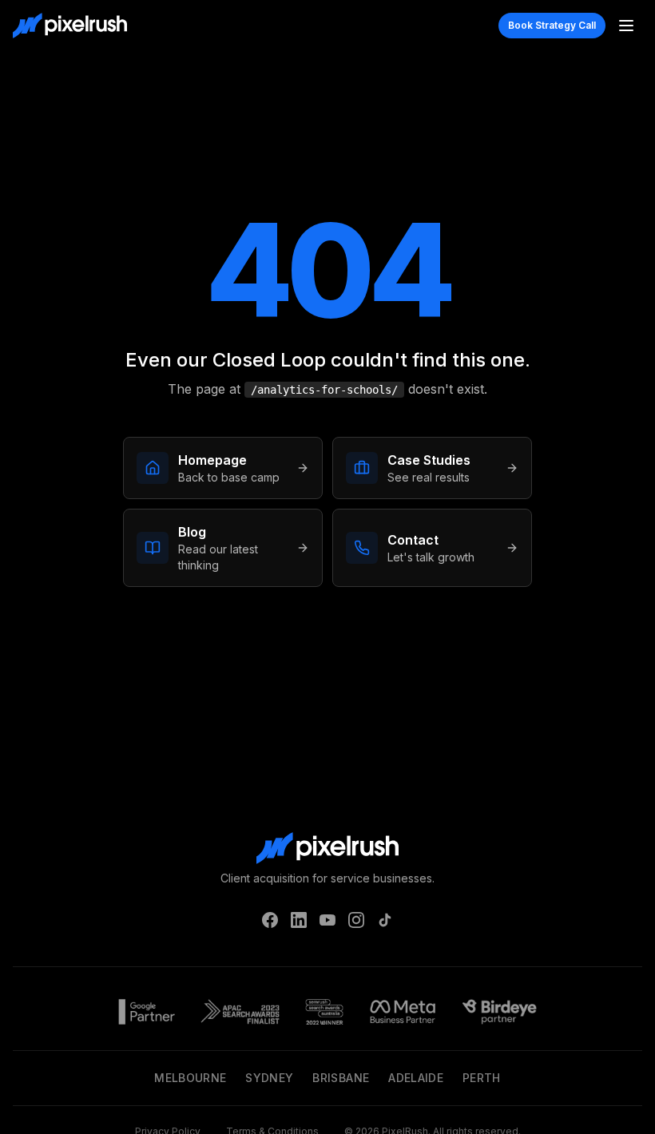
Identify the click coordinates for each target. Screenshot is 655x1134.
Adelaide (415, 1077)
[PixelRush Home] (70, 25)
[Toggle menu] (626, 26)
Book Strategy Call (552, 25)
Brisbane (340, 1077)
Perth (481, 1077)
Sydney (269, 1077)
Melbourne (190, 1077)
